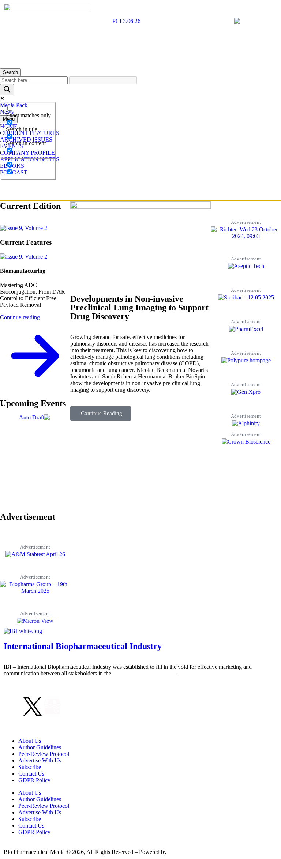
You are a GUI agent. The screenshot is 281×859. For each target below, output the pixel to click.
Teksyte (177, 852)
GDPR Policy (34, 780)
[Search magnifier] (7, 89)
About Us (29, 741)
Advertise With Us (39, 760)
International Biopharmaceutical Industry (83, 646)
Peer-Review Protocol (43, 754)
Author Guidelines (39, 747)
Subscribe (29, 767)
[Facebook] (13, 706)
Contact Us (31, 774)
